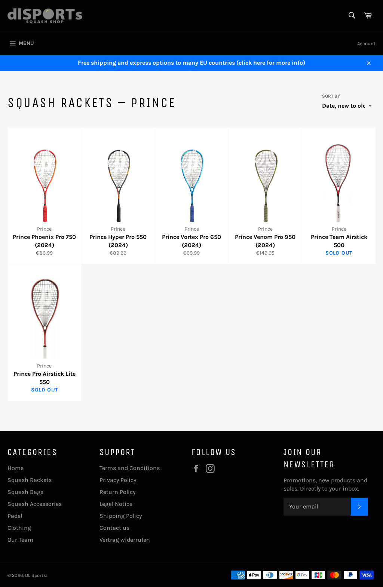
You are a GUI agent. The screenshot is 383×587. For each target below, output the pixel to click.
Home (15, 467)
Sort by (331, 96)
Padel (14, 515)
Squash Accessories (34, 503)
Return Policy (117, 491)
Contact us (114, 527)
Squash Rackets (29, 479)
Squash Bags (25, 491)
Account (366, 43)
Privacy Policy (117, 479)
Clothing (19, 527)
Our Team (20, 539)
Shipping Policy (120, 515)
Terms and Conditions (129, 467)
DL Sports (35, 575)
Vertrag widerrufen (124, 539)
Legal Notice (115, 503)
